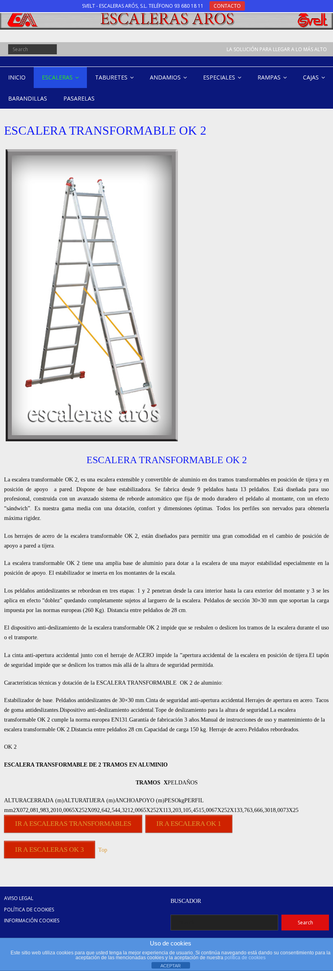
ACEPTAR (170, 965)
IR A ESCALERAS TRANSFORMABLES (73, 823)
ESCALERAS (57, 77)
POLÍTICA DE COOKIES (29, 909)
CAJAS (311, 77)
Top (102, 850)
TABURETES (111, 77)
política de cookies (245, 957)
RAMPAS (269, 77)
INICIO (17, 77)
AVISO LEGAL (18, 898)
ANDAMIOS (165, 77)
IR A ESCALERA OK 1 (188, 823)
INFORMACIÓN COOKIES (31, 920)
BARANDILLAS (27, 98)
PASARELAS (79, 98)
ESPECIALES (219, 77)
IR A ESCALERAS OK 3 (49, 849)
